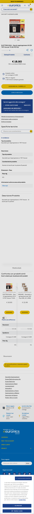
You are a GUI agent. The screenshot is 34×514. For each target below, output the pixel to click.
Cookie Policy (22, 500)
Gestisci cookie (18, 511)
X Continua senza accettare (23, 478)
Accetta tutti (18, 505)
